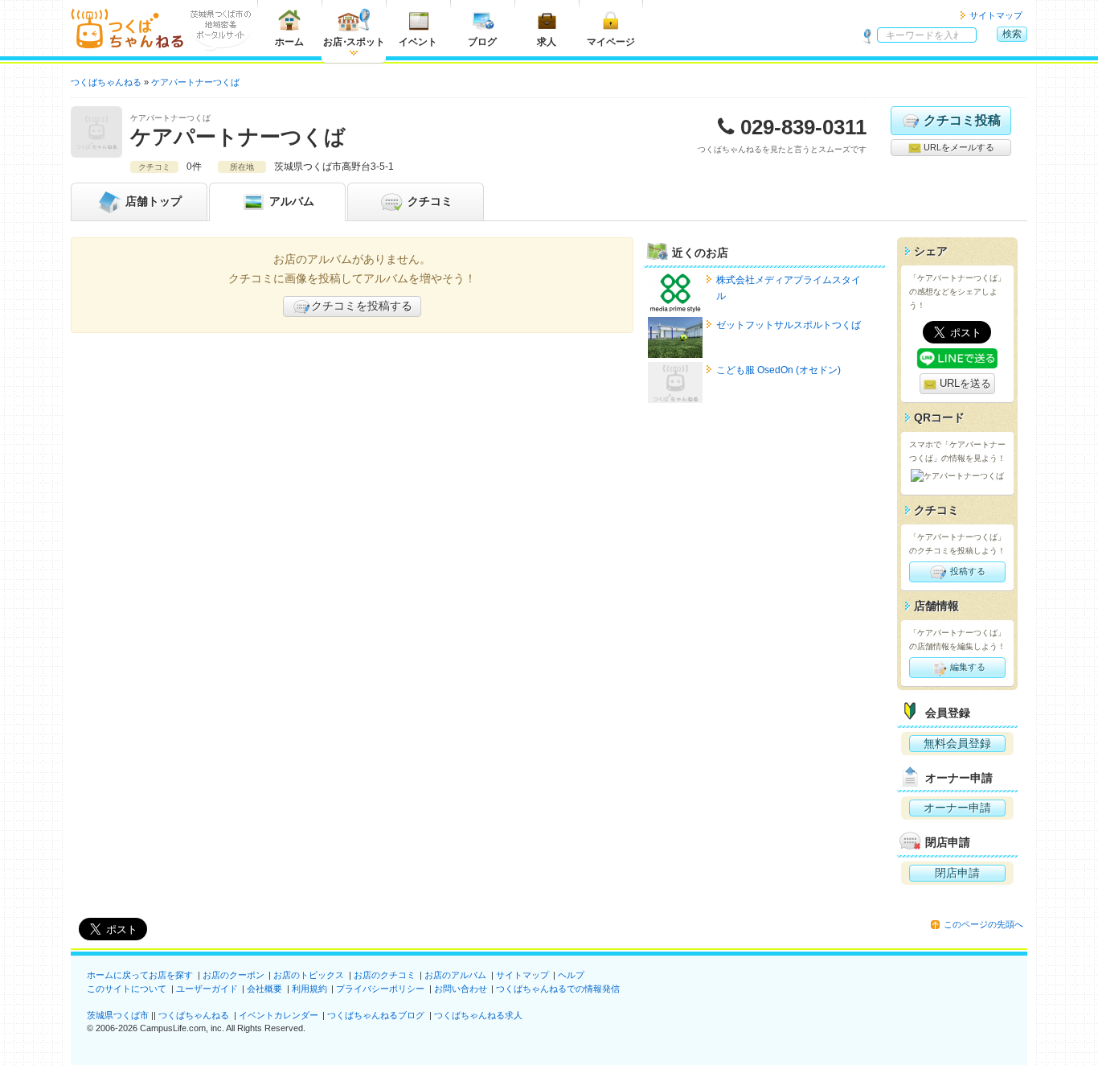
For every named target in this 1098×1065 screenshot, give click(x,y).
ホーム (289, 41)
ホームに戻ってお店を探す (140, 975)
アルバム (290, 201)
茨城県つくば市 (118, 1015)
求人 (546, 41)
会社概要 (264, 988)
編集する (966, 667)
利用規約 (309, 988)
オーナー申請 (957, 807)
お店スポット (354, 41)
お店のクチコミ (385, 975)
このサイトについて (126, 988)
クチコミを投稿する (361, 305)
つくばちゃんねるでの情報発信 (558, 988)
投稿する (966, 571)
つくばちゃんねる (193, 1015)
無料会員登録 (957, 743)
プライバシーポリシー (380, 988)
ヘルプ (571, 975)
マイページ (611, 41)
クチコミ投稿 (962, 120)
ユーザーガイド (207, 988)
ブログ (482, 41)
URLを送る (963, 383)
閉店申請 (957, 872)
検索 (1012, 33)
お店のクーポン (233, 975)
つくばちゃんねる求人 (478, 1015)
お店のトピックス (308, 975)
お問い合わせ (460, 988)
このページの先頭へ (983, 924)
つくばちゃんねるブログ (375, 1015)
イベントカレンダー (278, 1015)
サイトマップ (995, 15)
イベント (418, 41)
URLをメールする (957, 147)
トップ (153, 201)
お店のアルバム (455, 975)
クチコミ (428, 201)
